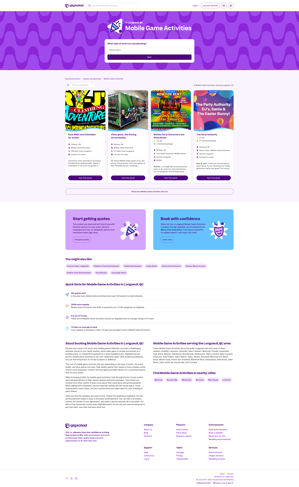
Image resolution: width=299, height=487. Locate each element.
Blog (146, 433)
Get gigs (180, 452)
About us (148, 429)
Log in (195, 6)
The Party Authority (206, 134)
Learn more (167, 240)
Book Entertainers (72, 79)
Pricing (179, 455)
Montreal (158, 380)
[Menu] (231, 5)
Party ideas (181, 433)
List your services (210, 6)
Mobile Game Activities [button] (158, 28)
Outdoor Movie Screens (195, 266)
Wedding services (217, 459)
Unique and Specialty (92, 79)
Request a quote (184, 436)
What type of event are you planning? (127, 43)
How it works (182, 429)
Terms (222, 474)
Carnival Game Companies (78, 266)
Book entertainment (218, 429)
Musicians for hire (217, 436)
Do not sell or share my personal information (215, 480)
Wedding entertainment (220, 439)
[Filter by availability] (83, 85)
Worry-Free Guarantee (171, 230)
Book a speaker (216, 433)
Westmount (186, 380)
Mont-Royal (213, 380)
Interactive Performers (171, 266)
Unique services (216, 455)
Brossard (200, 380)
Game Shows (151, 266)
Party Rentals (101, 273)
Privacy (230, 474)
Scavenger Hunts (119, 273)
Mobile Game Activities (113, 79)
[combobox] (114, 5)
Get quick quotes (82, 240)
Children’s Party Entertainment (106, 266)
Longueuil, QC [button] (135, 22)
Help (146, 452)
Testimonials (182, 459)
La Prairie (227, 380)
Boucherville (172, 380)
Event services (215, 452)
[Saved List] (224, 5)
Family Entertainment (133, 266)
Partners (148, 436)
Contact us (149, 455)
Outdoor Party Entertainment (79, 273)
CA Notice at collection (224, 477)
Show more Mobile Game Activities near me (149, 192)
